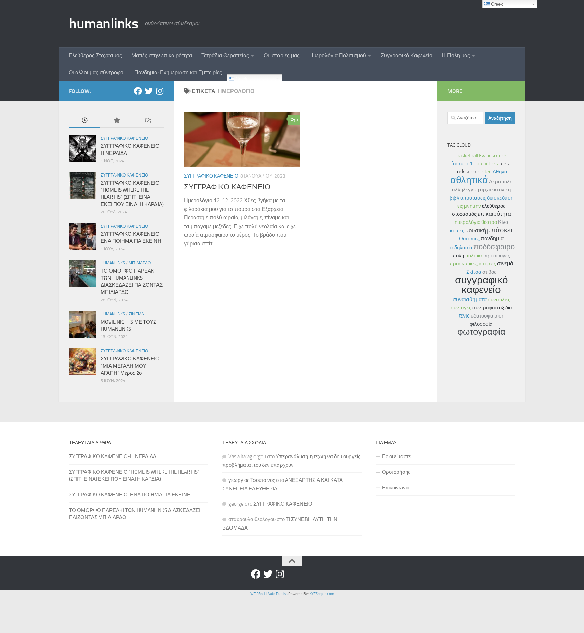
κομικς (457, 231)
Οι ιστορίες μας (282, 55)
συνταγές (461, 308)
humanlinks (103, 23)
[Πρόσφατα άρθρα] (84, 121)
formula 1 (462, 163)
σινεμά (505, 263)
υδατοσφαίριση (487, 316)
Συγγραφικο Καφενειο (211, 176)
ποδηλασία (460, 247)
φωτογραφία (481, 332)
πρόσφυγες (497, 256)
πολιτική (474, 256)
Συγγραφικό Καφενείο (406, 55)
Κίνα (503, 222)
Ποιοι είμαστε (396, 456)
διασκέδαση (500, 198)
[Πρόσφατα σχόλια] (148, 121)
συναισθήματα (470, 299)
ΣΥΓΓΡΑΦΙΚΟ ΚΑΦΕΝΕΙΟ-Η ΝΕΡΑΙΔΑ (112, 456)
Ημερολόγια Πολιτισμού (337, 55)
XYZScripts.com (322, 594)
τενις (464, 315)
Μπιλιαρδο (140, 263)
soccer (472, 172)
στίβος (489, 272)
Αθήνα (500, 172)
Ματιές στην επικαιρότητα (161, 55)
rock (460, 171)
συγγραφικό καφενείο (481, 285)
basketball (467, 156)
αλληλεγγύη (465, 190)
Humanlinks (113, 263)
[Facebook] (138, 91)
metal (505, 164)
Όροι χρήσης (396, 472)
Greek (240, 78)
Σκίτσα (473, 272)
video (486, 172)
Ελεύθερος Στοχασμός (95, 55)
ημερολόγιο (467, 222)
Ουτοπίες (469, 239)
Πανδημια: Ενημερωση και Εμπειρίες (178, 72)
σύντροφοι (484, 308)
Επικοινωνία (396, 488)
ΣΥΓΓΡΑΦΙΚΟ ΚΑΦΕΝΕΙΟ (227, 187)
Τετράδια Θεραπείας (225, 55)
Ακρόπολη (500, 182)
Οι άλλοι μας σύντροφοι (97, 72)
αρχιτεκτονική (495, 190)
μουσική (475, 230)
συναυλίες (499, 300)
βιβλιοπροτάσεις (467, 198)
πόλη (458, 256)
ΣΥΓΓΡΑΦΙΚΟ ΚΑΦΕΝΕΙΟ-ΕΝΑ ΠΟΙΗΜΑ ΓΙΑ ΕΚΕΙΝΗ (130, 495)
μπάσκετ (500, 230)
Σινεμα (136, 314)
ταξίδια (504, 308)
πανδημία (492, 238)
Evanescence (492, 156)
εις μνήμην (469, 206)
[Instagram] (159, 91)
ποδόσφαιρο (494, 246)
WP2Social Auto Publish (269, 594)
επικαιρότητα (494, 214)
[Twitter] (149, 91)
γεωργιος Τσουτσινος (251, 480)
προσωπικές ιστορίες (472, 264)
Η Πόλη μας (456, 55)
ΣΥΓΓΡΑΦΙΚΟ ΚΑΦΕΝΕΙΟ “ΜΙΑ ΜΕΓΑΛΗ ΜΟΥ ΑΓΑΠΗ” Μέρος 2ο (130, 366)
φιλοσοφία (481, 324)
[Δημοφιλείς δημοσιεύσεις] (116, 121)
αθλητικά (469, 180)
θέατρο (489, 222)
